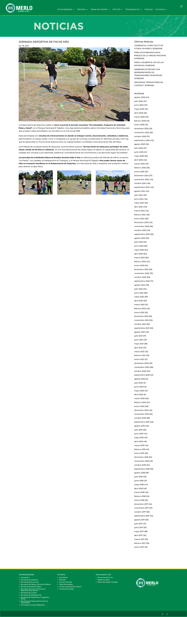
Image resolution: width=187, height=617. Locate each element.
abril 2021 (138, 347)
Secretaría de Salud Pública (31, 587)
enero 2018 (139, 500)
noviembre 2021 (141, 320)
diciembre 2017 (141, 504)
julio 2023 (138, 242)
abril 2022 (138, 300)
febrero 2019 (140, 449)
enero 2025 (139, 171)
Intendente (25, 577)
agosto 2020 (139, 379)
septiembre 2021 (141, 328)
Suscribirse (63, 577)
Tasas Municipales (66, 584)
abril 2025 (138, 160)
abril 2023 (138, 254)
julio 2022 (138, 289)
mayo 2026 (139, 109)
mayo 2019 (139, 437)
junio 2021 (138, 340)
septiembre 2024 (142, 187)
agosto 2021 (139, 332)
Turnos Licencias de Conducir (70, 587)
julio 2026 (138, 101)
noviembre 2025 (141, 132)
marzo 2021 (139, 351)
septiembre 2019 (141, 422)
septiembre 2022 (142, 281)
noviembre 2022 (141, 273)
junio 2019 (138, 433)
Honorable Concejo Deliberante (33, 605)
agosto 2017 (139, 520)
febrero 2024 (140, 214)
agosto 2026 (139, 97)
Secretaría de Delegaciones (31, 595)
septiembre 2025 (142, 140)
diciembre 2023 (141, 222)
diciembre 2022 (141, 269)
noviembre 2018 (141, 461)
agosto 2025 (139, 144)
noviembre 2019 (141, 414)
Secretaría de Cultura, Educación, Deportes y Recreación (33, 589)
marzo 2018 (139, 492)
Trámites (81, 9)
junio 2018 (138, 480)
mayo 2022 (139, 297)
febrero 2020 (140, 402)
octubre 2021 (140, 324)
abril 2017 (138, 535)
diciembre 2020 (141, 363)
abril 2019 (138, 441)
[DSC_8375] (36, 194)
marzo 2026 (139, 117)
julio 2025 (138, 148)
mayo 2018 (139, 484)
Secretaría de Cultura (29, 593)
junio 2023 (138, 246)
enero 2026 (139, 124)
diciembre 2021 (141, 316)
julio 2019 (138, 430)
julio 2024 (138, 195)
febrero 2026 (140, 121)
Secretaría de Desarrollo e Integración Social (35, 598)
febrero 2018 (140, 496)
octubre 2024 (140, 183)
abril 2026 (138, 113)
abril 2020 (138, 394)
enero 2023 (139, 265)
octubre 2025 (140, 136)
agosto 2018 (139, 473)
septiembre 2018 (141, 469)
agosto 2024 (139, 191)
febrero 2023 (140, 261)
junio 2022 (138, 293)
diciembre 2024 (141, 175)
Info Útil (116, 9)
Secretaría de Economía (30, 582)
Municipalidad (64, 9)
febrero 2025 (140, 168)
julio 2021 (138, 336)
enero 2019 (139, 453)
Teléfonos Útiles (103, 580)
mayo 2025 (139, 156)
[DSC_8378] (113, 194)
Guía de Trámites (65, 582)
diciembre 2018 (141, 457)
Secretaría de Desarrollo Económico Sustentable (34, 602)
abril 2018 (138, 488)
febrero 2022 (140, 308)
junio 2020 (139, 387)
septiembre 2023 (142, 234)
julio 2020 (138, 383)
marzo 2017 (139, 539)
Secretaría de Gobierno (29, 580)
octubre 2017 (140, 512)
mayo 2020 (139, 391)
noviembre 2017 (141, 508)
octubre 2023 (140, 230)
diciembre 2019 (141, 410)
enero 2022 (139, 312)
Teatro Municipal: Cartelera (108, 582)
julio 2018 (138, 477)
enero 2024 (139, 218)
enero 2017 (139, 547)
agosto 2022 (139, 285)
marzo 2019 (139, 445)
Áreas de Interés (99, 9)
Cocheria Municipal (66, 589)
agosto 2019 (139, 426)
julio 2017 (138, 524)
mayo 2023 (139, 250)
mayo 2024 (139, 203)
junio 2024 (139, 199)
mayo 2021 (139, 344)
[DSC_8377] (74, 194)
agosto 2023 (139, 238)
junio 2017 (138, 527)
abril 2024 (138, 207)
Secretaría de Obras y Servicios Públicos (36, 584)
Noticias (149, 9)
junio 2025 (138, 152)
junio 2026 (139, 105)
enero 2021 (139, 359)
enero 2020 (139, 406)
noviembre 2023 (141, 226)
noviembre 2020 (141, 367)
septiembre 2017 (141, 516)
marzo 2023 (139, 257)
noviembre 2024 (141, 179)
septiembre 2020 (142, 375)
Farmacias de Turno (105, 577)
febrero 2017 (139, 543)
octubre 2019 (140, 418)
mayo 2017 (139, 531)
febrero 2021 (139, 355)
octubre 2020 (140, 371)
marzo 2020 (139, 398)
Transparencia (132, 9)
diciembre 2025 (141, 128)
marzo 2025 (139, 164)
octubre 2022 (140, 277)
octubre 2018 (140, 465)
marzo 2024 (139, 211)
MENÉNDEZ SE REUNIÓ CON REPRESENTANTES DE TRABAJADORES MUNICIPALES (148, 72)
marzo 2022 (139, 304)
